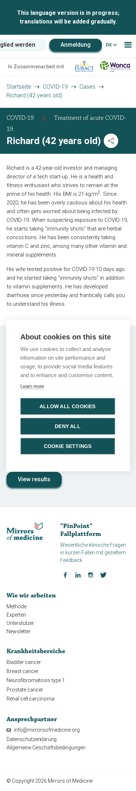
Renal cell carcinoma (30, 699)
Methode (16, 606)
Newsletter (18, 631)
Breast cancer (22, 671)
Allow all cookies (67, 406)
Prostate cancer (25, 690)
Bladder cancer (24, 662)
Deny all (68, 426)
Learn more (32, 386)
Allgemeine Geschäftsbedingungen (46, 747)
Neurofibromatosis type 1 (36, 680)
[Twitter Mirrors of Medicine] (103, 574)
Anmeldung (76, 44)
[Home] (25, 531)
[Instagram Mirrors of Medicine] (91, 574)
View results (34, 479)
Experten (16, 615)
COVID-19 (55, 86)
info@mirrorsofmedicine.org (46, 730)
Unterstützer (20, 623)
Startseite (19, 86)
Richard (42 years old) (34, 95)
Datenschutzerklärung (32, 739)
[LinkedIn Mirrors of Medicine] (78, 574)
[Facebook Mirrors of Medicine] (65, 574)
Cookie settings (68, 446)
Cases (87, 86)
